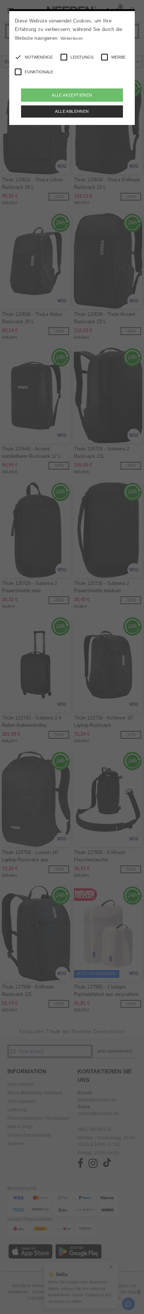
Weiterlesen (72, 38)
